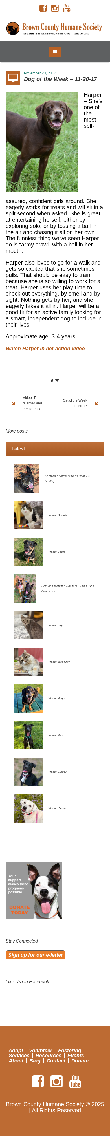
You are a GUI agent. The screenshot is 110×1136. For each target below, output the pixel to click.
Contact (56, 1060)
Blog (35, 1060)
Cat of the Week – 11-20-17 (75, 403)
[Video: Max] (28, 735)
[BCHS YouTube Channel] (67, 8)
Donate (80, 1060)
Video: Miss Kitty (59, 661)
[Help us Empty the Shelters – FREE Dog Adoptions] (25, 588)
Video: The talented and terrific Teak (32, 403)
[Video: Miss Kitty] (28, 661)
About (16, 1060)
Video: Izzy (55, 625)
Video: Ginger (57, 771)
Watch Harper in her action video (45, 348)
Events (75, 1055)
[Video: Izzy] (28, 625)
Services (19, 1055)
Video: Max (55, 735)
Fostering (69, 1050)
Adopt (15, 1050)
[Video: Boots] (28, 551)
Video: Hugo (56, 698)
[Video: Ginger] (28, 771)
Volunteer (40, 1050)
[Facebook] (43, 8)
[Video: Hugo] (28, 698)
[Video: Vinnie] (28, 808)
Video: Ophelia (58, 515)
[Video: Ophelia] (28, 515)
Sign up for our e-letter (35, 955)
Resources (48, 1055)
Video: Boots (56, 551)
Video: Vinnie (57, 808)
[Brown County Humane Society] (55, 29)
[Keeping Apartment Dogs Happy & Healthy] (26, 478)
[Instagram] (55, 8)
